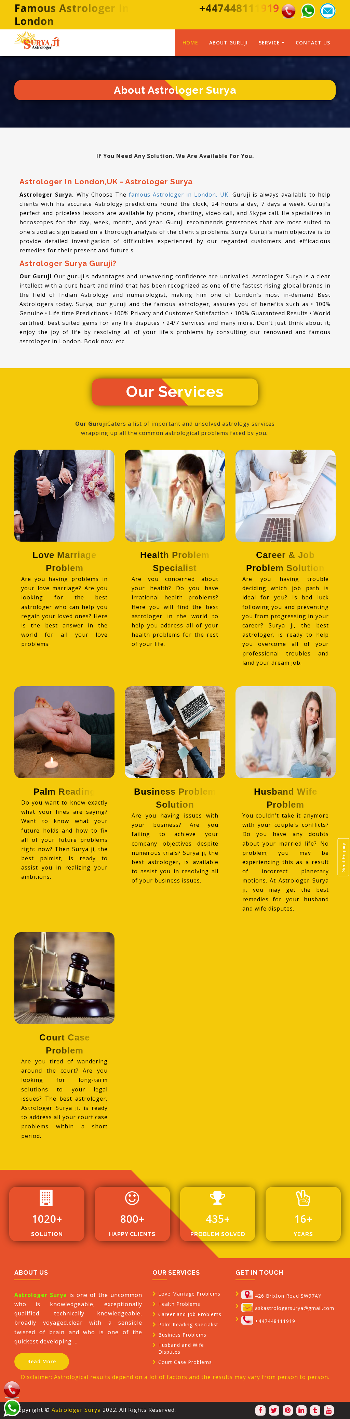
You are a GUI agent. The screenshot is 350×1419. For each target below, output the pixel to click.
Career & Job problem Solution (285, 561)
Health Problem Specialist (175, 561)
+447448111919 (275, 1321)
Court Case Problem (64, 1044)
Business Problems (182, 1334)
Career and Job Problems (189, 1314)
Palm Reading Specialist (188, 1324)
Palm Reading (64, 791)
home (190, 42)
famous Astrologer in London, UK (178, 194)
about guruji (228, 42)
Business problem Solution (175, 798)
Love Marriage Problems (189, 1293)
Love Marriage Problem (64, 561)
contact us (313, 42)
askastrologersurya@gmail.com (294, 1308)
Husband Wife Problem (285, 798)
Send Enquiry (343, 857)
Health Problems (179, 1304)
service (269, 42)
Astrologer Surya (76, 1410)
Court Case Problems (185, 1362)
